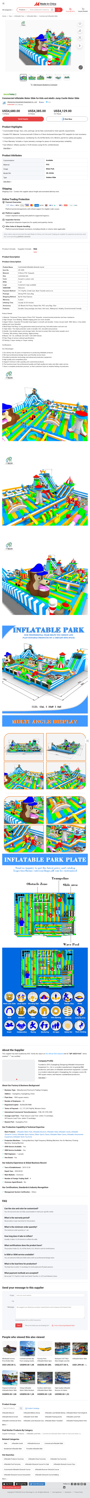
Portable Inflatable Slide (34, 1449)
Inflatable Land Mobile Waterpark (55, 1413)
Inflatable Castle (65, 1132)
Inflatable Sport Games (26, 1134)
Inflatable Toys (19, 16)
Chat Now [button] (68, 119)
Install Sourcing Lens (13, 1487)
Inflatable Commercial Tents (11, 1421)
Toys (10, 16)
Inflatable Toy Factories (58, 1459)
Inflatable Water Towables (54, 1421)
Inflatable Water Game (58, 1134)
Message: (11, 1307)
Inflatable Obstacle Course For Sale (37, 1464)
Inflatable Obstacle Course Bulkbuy (47, 1475)
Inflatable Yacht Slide (31, 1417)
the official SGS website (54, 1053)
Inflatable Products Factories (14, 1459)
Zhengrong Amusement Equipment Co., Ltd (22, 102)
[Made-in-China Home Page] (45, 4)
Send (19, 1325)
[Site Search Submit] (59, 10)
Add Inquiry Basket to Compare (45, 85)
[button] (3, 3)
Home (4, 16)
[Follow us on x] (75, 1484)
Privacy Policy (78, 1492)
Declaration (68, 1492)
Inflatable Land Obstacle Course (34, 1421)
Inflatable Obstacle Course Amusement (17, 1475)
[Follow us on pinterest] (85, 1484)
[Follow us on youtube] (81, 1484)
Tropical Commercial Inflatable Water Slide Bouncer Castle (9, 1390)
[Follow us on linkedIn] (64, 1487)
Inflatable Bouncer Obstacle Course (47, 1469)
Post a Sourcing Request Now (63, 1325)
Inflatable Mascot (8, 1413)
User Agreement (57, 1492)
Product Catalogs (33, 1408)
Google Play (21, 1484)
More (4, 1479)
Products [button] (22, 10)
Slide (5, 1443)
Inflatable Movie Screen (10, 1417)
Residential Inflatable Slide (13, 1449)
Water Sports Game (42, 1134)
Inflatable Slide (32, 16)
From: (12, 1295)
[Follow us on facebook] (72, 1484)
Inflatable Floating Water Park (76, 1421)
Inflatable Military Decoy (32, 1413)
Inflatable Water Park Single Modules (77, 1413)
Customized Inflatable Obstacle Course (17, 1469)
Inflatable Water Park (24, 1132)
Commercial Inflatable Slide (48, 16)
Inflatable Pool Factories (12, 1464)
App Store (7, 1484)
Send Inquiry (23, 119)
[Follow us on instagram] (78, 1484)
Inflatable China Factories (37, 1459)
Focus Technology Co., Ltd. (30, 1492)
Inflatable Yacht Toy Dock (22, 1137)
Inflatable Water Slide (79, 1358)
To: (13, 1301)
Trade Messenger (37, 1484)
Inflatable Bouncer (39, 1132)
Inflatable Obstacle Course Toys (64, 1464)
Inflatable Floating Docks (53, 1417)
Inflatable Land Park (73, 1417)
